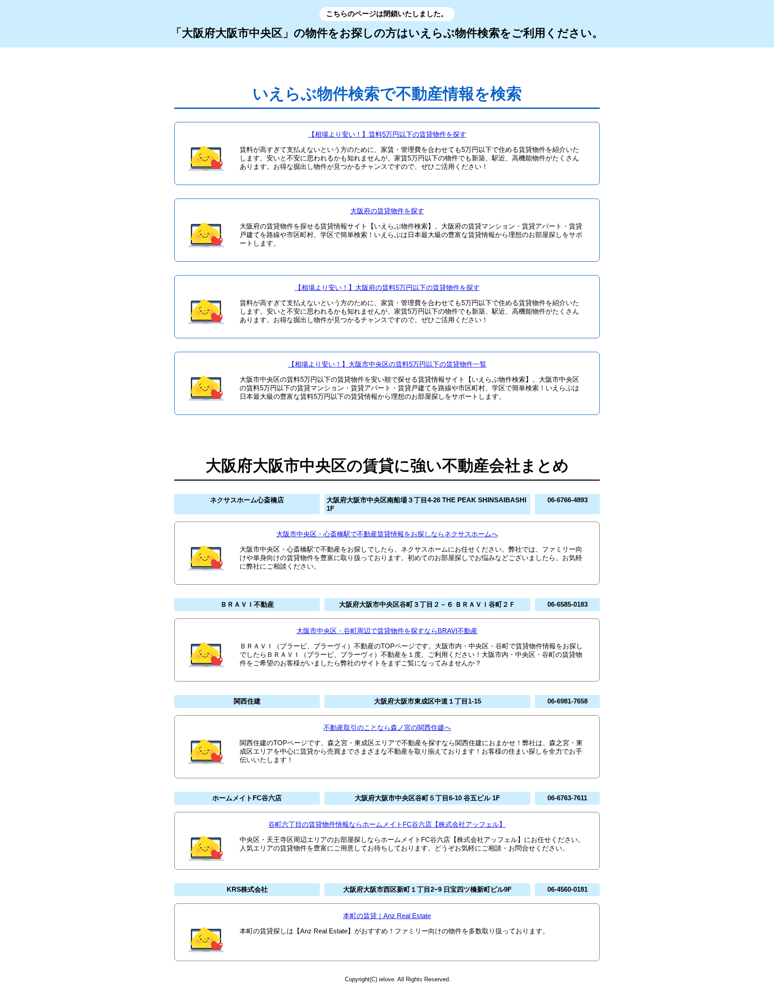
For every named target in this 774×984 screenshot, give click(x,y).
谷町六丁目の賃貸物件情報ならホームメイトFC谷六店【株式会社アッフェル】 (387, 824)
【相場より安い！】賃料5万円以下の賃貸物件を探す (387, 134)
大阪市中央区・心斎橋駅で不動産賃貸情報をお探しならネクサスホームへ (387, 534)
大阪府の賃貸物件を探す (387, 211)
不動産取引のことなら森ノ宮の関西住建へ (387, 727)
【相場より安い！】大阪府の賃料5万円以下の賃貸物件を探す (387, 287)
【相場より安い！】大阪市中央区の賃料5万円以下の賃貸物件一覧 (387, 364)
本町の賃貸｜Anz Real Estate (387, 915)
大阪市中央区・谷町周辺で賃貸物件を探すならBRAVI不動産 (387, 630)
